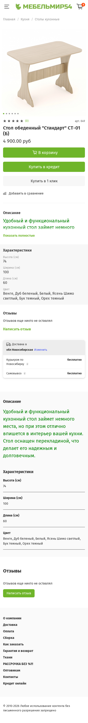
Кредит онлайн (14, 683)
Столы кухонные (47, 19)
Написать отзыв (19, 593)
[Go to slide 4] (12, 113)
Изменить (40, 350)
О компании (12, 618)
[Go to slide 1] (3, 113)
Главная (9, 19)
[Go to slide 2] (6, 113)
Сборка (8, 638)
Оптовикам (11, 670)
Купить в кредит (44, 166)
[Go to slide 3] (9, 113)
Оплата (8, 631)
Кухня (25, 19)
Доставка (10, 625)
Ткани (7, 657)
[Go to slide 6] (18, 113)
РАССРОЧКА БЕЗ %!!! (18, 664)
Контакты (10, 677)
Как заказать (13, 644)
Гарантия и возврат (18, 651)
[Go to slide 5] (15, 113)
